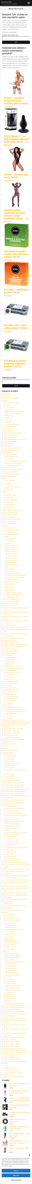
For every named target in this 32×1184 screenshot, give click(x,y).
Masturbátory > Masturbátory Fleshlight (14, 720)
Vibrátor (6, 912)
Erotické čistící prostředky (11, 651)
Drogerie (6, 526)
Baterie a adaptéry (11, 539)
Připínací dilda (9, 502)
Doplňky (8, 830)
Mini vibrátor (9, 977)
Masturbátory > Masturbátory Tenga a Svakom (16, 722)
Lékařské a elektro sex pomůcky (14, 411)
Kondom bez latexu (12, 554)
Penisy (6, 748)
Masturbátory (7, 705)
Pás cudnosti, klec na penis (13, 413)
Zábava (6, 1063)
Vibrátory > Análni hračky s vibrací (13, 1005)
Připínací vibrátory (10, 934)
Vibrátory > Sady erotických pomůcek (14, 1050)
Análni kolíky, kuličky (11, 495)
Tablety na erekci (10, 590)
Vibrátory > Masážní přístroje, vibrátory (14, 1037)
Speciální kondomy (12, 560)
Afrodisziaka (7, 394)
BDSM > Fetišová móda (10, 437)
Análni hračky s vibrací (12, 953)
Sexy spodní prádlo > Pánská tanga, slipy (15, 899)
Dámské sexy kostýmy (10, 476)
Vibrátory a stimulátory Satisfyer (16, 962)
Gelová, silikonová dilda (12, 500)
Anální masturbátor (11, 694)
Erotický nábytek (10, 407)
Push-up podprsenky (11, 856)
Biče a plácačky (10, 459)
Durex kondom (11, 547)
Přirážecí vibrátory (10, 983)
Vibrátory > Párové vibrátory (11, 1042)
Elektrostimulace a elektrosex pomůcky (16, 461)
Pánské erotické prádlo (10, 744)
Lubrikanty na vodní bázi (13, 573)
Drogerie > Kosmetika (10, 625)
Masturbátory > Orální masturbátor (13, 729)
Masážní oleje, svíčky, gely (13, 582)
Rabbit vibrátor (10, 938)
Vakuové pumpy (10, 767)
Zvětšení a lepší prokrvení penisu (15, 595)
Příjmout (16, 1171)
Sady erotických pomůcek (11, 750)
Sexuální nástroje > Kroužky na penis (14, 785)
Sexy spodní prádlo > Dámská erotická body (16, 862)
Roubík (7, 418)
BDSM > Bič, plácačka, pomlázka (12, 433)
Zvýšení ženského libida (12, 597)
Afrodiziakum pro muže (12, 530)
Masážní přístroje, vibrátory (13, 975)
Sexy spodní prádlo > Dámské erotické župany (16, 886)
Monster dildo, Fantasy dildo (13, 487)
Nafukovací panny (10, 698)
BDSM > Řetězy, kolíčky (10, 441)
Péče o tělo (9, 588)
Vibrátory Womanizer (13, 973)
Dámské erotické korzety (12, 811)
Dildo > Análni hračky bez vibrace (13, 510)
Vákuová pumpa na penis (12, 672)
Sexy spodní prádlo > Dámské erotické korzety (16, 869)
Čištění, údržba (10, 541)
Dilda (5, 478)
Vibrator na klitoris (11, 945)
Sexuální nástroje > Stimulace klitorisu (14, 791)
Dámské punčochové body (13, 826)
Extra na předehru (10, 659)
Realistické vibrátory (11, 940)
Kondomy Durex (11, 558)
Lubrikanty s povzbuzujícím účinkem (17, 575)
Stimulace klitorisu (11, 765)
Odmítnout (16, 1175)
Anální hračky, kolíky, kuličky (11, 398)
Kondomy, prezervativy (12, 545)
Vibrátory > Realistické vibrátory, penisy (14, 1048)
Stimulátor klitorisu (11, 670)
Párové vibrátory (10, 979)
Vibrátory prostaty (10, 1001)
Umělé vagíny (9, 703)
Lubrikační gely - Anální (10, 688)
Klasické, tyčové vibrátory (12, 921)
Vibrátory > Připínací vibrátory (12, 1044)
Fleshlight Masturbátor (12, 696)
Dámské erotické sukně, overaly (14, 821)
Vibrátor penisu (10, 994)
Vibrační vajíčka (10, 677)
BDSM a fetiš (9, 903)
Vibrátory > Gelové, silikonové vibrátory (14, 1007)
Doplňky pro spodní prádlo (13, 834)
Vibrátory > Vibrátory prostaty (12, 1059)
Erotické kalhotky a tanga (12, 843)
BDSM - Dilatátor (8, 428)
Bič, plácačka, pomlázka (12, 403)
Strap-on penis (10, 508)
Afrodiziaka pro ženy (11, 528)
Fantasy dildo (9, 498)
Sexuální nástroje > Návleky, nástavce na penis (16, 789)
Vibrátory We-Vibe (12, 970)
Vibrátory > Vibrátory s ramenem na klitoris (15, 1061)
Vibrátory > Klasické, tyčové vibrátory (14, 1011)
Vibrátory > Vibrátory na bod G (12, 1057)
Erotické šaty (9, 850)
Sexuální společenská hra (13, 1070)
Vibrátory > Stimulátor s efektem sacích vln (16, 1052)
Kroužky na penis (10, 662)
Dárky (7, 1065)
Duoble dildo (9, 485)
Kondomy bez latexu (12, 556)
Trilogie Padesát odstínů (12, 424)
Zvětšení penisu (10, 679)
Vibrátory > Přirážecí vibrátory (12, 1046)
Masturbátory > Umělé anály (11, 731)
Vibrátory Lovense (12, 966)
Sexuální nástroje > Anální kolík (12, 780)
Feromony (8, 543)
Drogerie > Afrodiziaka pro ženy (12, 599)
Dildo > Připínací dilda (9, 521)
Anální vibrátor (9, 914)
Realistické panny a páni (12, 737)
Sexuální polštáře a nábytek (13, 465)
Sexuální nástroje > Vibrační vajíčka (13, 802)
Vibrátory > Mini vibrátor (10, 1040)
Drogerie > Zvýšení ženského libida (13, 647)
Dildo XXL (8, 482)
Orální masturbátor (11, 701)
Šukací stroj (9, 420)
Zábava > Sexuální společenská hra (13, 1076)
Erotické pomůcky (9, 655)
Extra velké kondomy (13, 549)
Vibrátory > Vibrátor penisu (11, 1055)
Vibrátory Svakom (12, 968)
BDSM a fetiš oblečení (11, 454)
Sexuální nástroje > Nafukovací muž (13, 787)
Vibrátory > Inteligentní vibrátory (12, 1009)
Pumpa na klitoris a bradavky (13, 668)
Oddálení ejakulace (11, 584)
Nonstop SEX (6, 2)
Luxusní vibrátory (10, 923)
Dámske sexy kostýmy (12, 828)
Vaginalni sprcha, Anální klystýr (14, 593)
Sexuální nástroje (8, 752)
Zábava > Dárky (8, 1074)
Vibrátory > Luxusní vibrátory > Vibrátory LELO (16, 1018)
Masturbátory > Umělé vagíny (12, 733)
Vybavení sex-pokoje (11, 426)
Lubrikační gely (10, 569)
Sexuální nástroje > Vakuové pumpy (13, 793)
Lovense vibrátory (12, 925)
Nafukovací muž (10, 664)
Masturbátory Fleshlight (12, 707)
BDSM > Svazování (9, 446)
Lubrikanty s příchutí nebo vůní (15, 577)
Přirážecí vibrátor (10, 936)
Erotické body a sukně (12, 841)
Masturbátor (7, 692)
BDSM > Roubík (8, 444)
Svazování (8, 422)
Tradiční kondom (11, 562)
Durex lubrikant (11, 571)
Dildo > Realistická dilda (10, 523)
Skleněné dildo (9, 489)
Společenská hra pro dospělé (14, 1072)
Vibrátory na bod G (11, 949)
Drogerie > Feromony (9, 605)
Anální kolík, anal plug (11, 657)
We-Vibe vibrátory (12, 927)
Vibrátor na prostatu (11, 947)
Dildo (5, 491)
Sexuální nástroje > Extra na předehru (14, 783)
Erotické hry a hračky (9, 653)
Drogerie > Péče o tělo (10, 640)
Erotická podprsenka (11, 837)
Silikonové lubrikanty (12, 580)
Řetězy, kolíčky (9, 415)
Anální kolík (9, 754)
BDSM (5, 400)
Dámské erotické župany (12, 824)
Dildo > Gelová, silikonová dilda (12, 519)
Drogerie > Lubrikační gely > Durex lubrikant (15, 627)
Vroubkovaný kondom (13, 564)
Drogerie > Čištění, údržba (11, 603)
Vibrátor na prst (10, 992)
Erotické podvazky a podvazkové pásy (16, 847)
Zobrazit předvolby (16, 1180)
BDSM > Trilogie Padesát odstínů (13, 448)
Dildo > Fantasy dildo (9, 517)
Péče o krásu (9, 586)
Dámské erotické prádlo (10, 472)
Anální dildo (9, 493)
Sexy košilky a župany (11, 858)
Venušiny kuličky (10, 675)
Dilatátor (8, 405)
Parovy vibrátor (10, 932)
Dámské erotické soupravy (11, 474)
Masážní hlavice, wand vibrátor (14, 929)
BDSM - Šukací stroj (9, 431)
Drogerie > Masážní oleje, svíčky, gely (14, 638)
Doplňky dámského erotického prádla (16, 832)
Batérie (7, 536)
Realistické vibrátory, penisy (13, 986)
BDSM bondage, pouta (12, 456)
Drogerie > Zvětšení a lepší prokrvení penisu (16, 644)
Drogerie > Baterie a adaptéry (12, 601)
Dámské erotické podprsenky (14, 813)
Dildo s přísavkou (10, 480)
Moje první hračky (10, 1068)
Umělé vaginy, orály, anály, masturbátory (15, 906)
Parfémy (6, 746)
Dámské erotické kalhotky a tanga (13, 469)
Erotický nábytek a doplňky (11, 681)
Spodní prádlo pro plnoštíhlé (13, 860)
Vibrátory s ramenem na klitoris (14, 1003)
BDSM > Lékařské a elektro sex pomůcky (15, 439)
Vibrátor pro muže (10, 996)
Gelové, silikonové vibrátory (13, 919)
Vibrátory (6, 951)
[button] (29, 1155)
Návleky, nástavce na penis (13, 666)
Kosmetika (8, 567)
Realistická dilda (10, 504)
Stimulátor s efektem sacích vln (14, 990)
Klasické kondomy (12, 552)
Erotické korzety (10, 845)
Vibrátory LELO (11, 964)
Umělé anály (9, 716)
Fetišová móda (10, 409)
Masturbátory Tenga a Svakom (14, 709)
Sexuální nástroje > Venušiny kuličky (14, 800)
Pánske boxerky (10, 854)
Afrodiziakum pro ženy (12, 532)
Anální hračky (7, 396)
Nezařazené (7, 742)
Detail (10, 107)
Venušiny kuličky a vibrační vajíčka (13, 910)
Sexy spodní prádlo (9, 804)
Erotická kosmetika (9, 649)
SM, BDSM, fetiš (8, 901)
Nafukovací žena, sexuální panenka (15, 711)
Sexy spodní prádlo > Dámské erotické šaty (16, 880)
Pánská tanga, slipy (11, 852)
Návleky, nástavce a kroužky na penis (14, 739)
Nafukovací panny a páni (10, 735)
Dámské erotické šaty (12, 819)
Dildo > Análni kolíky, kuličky (11, 513)
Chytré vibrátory (10, 916)
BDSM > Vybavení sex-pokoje (11, 450)
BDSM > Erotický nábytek (10, 435)
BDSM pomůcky (8, 452)
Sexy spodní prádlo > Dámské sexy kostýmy (16, 893)
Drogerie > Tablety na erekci (11, 642)
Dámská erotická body (10, 467)
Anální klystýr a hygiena (12, 534)
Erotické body (9, 839)
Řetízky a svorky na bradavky (13, 463)
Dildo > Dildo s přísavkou (10, 515)
